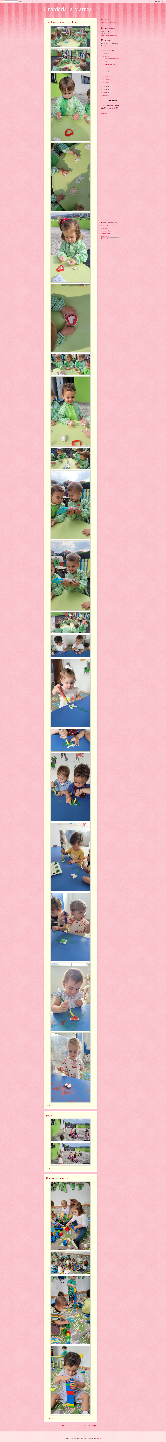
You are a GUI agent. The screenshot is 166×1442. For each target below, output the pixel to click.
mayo (106, 71)
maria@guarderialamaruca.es (109, 35)
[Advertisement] (115, 151)
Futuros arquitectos (57, 1178)
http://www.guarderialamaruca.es (110, 23)
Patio (49, 1115)
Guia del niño (104, 228)
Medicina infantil (105, 233)
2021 (104, 89)
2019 (104, 95)
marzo (107, 77)
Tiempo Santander (112, 100)
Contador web (104, 113)
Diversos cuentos (105, 236)
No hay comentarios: (53, 1106)
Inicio (64, 1425)
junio (106, 68)
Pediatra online (105, 239)
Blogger (98, 1438)
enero (106, 83)
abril (106, 74)
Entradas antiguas (90, 1425)
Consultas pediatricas (106, 231)
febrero (107, 80)
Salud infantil (105, 226)
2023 (104, 54)
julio (106, 56)
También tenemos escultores (62, 22)
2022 (104, 86)
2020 (104, 92)
